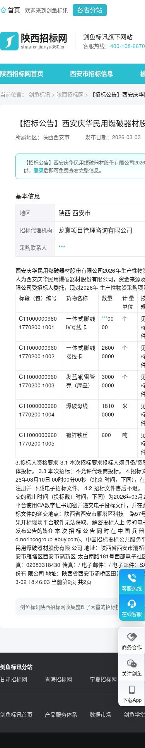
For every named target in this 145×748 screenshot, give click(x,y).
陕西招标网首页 (21, 73)
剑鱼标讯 (39, 94)
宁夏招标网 (103, 679)
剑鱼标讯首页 (16, 714)
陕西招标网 (70, 94)
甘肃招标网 (13, 679)
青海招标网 (58, 679)
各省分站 (89, 9)
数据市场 (100, 714)
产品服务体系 (61, 714)
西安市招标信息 (91, 73)
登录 (39, 170)
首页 (14, 9)
